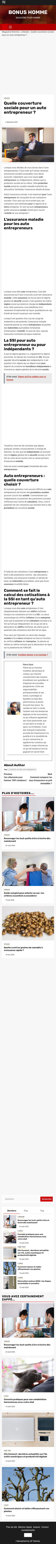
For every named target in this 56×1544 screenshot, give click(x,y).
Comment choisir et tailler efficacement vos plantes (29, 1268)
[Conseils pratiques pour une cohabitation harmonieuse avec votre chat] (9, 1236)
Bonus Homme (28, 12)
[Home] (5, 27)
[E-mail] (8, 759)
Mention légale (25, 1527)
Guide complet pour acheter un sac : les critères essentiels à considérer (24, 894)
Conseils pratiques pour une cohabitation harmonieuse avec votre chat (32, 1236)
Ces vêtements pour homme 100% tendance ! (15, 777)
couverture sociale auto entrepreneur (22, 769)
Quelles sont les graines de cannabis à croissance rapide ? (23, 948)
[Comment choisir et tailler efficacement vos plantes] (9, 1268)
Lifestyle (25, 32)
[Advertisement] (28, 65)
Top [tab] (42, 1210)
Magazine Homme (10, 32)
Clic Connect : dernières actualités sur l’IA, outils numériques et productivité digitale (33, 1252)
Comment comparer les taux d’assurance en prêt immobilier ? (40, 779)
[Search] (52, 27)
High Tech (22, 1247)
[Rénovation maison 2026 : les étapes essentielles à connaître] (9, 1282)
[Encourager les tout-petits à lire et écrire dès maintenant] (28, 814)
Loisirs (20, 1231)
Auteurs (36, 1527)
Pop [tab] (26, 1210)
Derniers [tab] (11, 1210)
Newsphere (22, 1541)
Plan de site (11, 1527)
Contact (45, 1527)
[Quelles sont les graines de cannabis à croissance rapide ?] (28, 923)
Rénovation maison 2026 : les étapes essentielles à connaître (34, 1282)
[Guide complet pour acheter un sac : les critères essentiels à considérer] (28, 869)
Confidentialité (28, 1530)
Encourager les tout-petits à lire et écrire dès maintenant (33, 1221)
